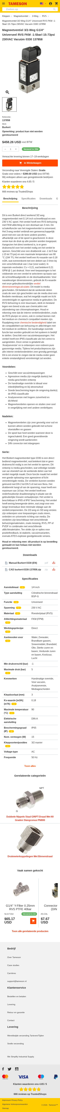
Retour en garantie (16, 1012)
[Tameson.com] (17, 4)
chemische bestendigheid (33, 322)
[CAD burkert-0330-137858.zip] (53, 570)
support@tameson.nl (17, 981)
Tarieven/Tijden (37, 1035)
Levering (11, 1004)
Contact (10, 1020)
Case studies (13, 965)
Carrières (11, 973)
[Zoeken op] (55, 9)
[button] (4, 3)
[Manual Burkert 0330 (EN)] (53, 563)
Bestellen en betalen (16, 996)
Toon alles (30, 766)
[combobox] (30, 9)
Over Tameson (14, 957)
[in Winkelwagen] (33, 921)
